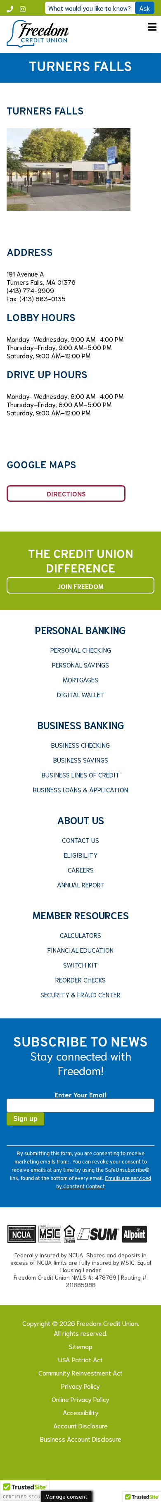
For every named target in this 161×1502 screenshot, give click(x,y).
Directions (66, 494)
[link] (38, 44)
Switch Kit (80, 965)
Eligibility (80, 855)
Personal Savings (80, 664)
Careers (81, 869)
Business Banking (80, 724)
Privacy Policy (80, 1385)
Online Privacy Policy (80, 1399)
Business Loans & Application (80, 789)
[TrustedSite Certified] (25, 1490)
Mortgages (80, 679)
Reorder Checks (80, 979)
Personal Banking (80, 629)
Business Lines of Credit (81, 774)
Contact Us (80, 840)
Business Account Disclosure (80, 1438)
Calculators (80, 935)
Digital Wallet (80, 694)
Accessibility (81, 1412)
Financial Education (80, 950)
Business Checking (80, 745)
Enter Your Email (80, 1094)
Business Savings (80, 760)
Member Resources (81, 914)
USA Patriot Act (80, 1359)
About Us (80, 819)
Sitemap (80, 1346)
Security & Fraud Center (80, 994)
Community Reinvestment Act (80, 1372)
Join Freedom (81, 586)
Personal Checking (80, 650)
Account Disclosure (80, 1425)
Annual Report (80, 884)
